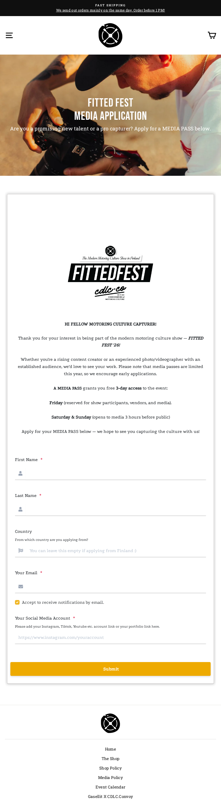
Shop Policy (110, 768)
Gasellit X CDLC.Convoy (110, 796)
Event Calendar (111, 787)
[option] (110, 8)
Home (110, 749)
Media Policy (110, 777)
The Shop (111, 758)
